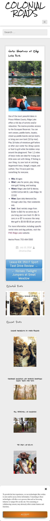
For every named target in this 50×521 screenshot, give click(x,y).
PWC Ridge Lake (15, 232)
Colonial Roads (25, 9)
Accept (25, 514)
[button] (45, 489)
